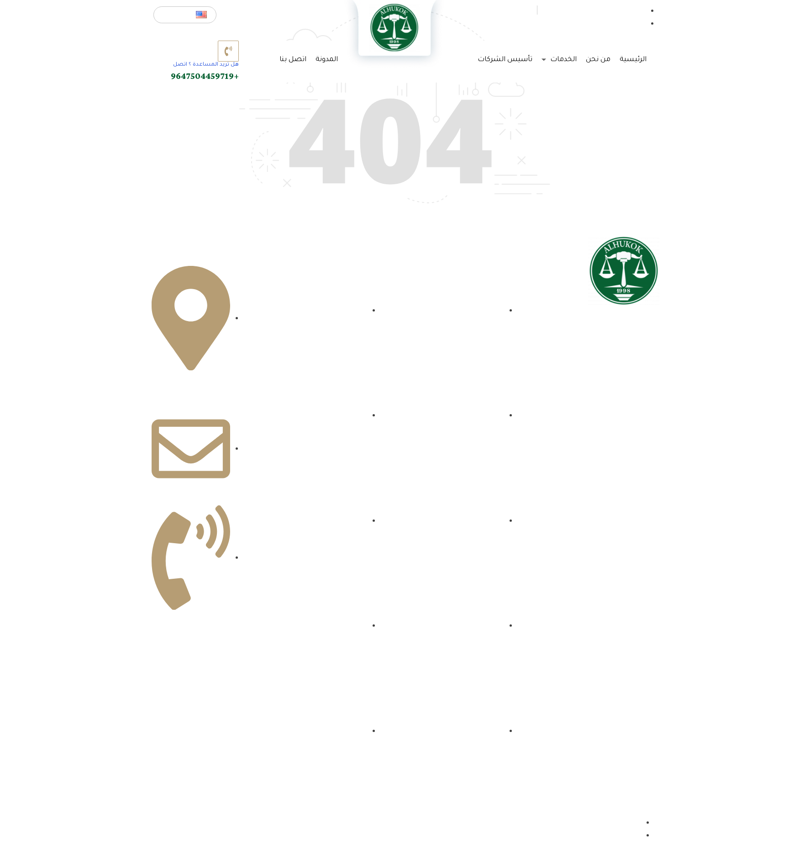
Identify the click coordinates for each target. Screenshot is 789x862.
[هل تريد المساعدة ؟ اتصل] (228, 51)
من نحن (598, 60)
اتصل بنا (292, 60)
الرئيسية (633, 60)
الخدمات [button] (562, 60)
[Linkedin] (600, 387)
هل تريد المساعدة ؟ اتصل (206, 65)
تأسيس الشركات (505, 60)
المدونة (327, 60)
